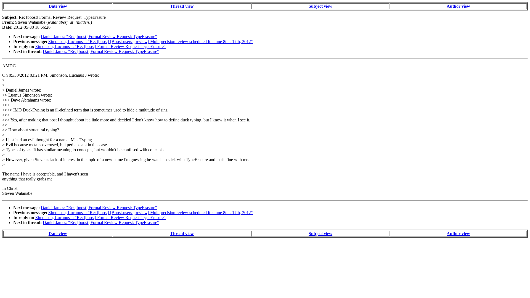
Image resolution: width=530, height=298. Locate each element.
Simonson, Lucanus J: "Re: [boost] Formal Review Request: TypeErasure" (100, 46)
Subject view (320, 6)
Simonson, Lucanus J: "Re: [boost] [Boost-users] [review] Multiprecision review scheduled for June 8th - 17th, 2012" (150, 41)
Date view (58, 6)
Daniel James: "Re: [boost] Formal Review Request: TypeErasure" (99, 36)
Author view (458, 6)
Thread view (182, 6)
